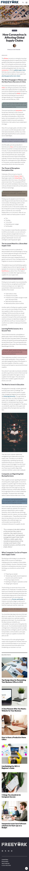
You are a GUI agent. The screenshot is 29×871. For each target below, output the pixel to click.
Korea (16, 176)
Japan (22, 269)
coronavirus (5, 70)
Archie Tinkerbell (16, 49)
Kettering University (9, 396)
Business (14, 30)
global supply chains (20, 70)
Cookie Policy (5, 859)
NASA (18, 93)
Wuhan (6, 58)
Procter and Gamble (17, 599)
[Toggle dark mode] (26, 868)
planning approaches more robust (11, 76)
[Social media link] (2, 851)
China (3, 87)
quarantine (19, 110)
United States (18, 178)
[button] (23, 2)
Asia (11, 147)
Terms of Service (5, 863)
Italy (20, 176)
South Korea (5, 271)
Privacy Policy (5, 861)
